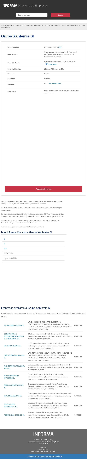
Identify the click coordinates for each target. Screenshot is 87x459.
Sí (4, 239)
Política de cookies (43, 449)
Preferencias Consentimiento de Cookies (43, 451)
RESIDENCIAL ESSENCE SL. (14, 415)
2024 (5, 248)
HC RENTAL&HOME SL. (12, 346)
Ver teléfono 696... (55, 83)
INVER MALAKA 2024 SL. (13, 396)
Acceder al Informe (43, 189)
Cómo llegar (52, 64)
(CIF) (60, 47)
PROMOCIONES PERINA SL (14, 325)
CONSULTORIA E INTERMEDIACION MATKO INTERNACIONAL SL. (14, 336)
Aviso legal (43, 447)
